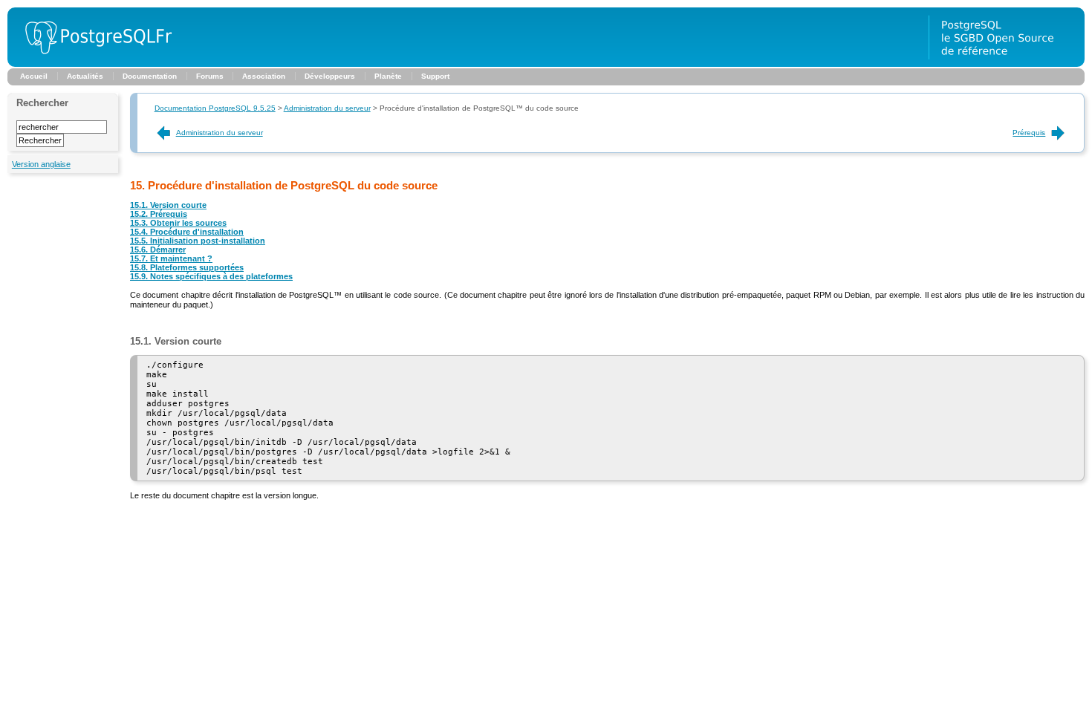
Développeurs (330, 76)
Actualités (85, 76)
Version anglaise (41, 164)
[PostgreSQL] (92, 63)
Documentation (150, 76)
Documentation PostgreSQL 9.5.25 (215, 108)
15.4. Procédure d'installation (187, 231)
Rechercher (42, 102)
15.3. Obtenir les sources (178, 222)
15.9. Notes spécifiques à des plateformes (211, 276)
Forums (210, 76)
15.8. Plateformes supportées (187, 267)
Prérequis (1029, 132)
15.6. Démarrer (158, 249)
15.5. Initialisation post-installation (197, 240)
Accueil (34, 76)
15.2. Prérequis (158, 213)
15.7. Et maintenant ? (171, 258)
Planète (388, 76)
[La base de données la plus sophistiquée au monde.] (1007, 63)
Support (435, 76)
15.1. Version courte (168, 205)
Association (263, 76)
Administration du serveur (327, 108)
